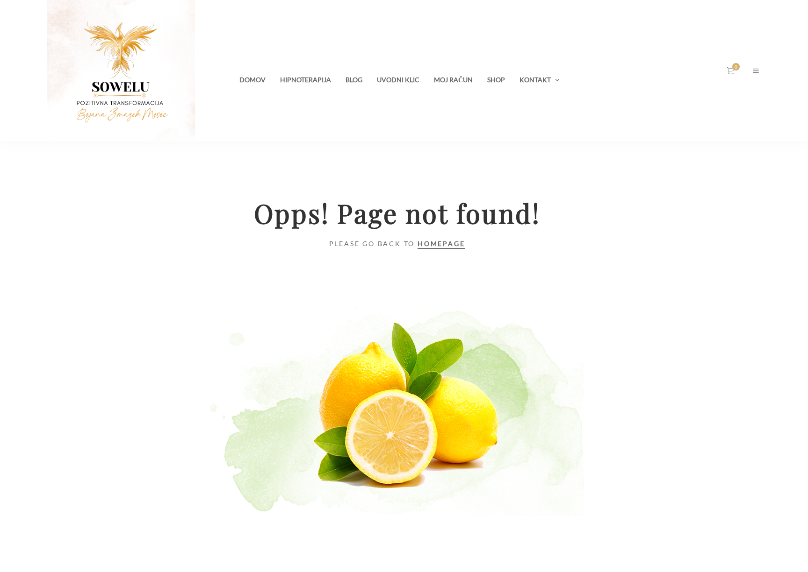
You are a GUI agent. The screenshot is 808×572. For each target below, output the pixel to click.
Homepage (441, 243)
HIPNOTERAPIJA (305, 80)
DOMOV (252, 80)
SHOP (496, 80)
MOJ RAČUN (453, 80)
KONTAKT (535, 80)
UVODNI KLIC (398, 80)
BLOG (354, 80)
